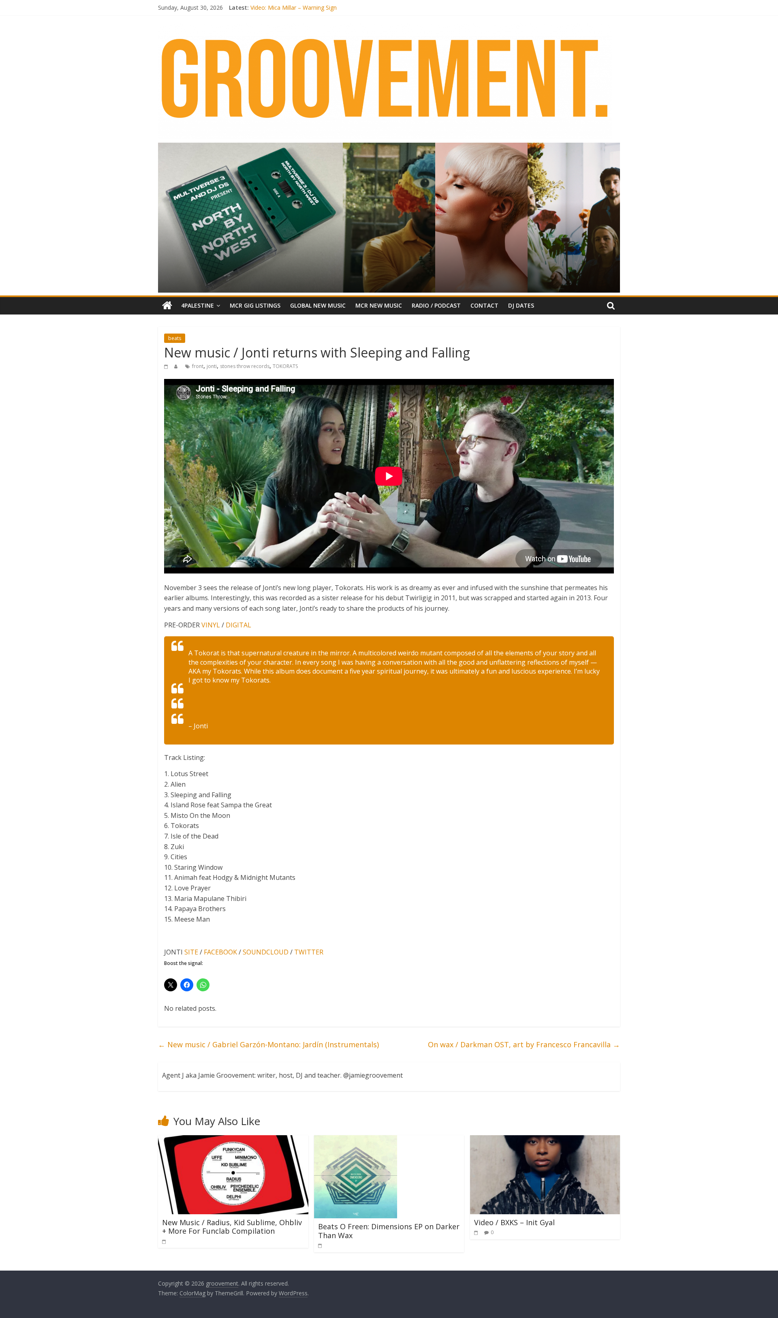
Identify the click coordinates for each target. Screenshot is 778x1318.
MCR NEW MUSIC (378, 305)
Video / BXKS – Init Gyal (514, 1222)
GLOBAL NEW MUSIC (318, 305)
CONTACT (484, 305)
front (197, 366)
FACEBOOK (220, 952)
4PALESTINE (197, 305)
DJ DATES (521, 305)
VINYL (210, 624)
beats (174, 338)
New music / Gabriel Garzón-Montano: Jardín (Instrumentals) (268, 1044)
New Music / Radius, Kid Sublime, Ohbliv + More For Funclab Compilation (232, 1226)
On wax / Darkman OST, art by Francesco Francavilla (524, 1044)
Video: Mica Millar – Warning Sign (293, 7)
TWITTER (308, 952)
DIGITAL (238, 624)
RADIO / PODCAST (436, 305)
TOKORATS (285, 366)
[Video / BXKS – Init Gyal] (545, 1140)
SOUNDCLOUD (266, 952)
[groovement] (167, 305)
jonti (212, 366)
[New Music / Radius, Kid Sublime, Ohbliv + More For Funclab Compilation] (233, 1140)
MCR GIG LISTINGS (255, 305)
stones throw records (244, 366)
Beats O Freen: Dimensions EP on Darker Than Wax (389, 1231)
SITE (191, 952)
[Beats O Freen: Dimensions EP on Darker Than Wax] (355, 1140)
